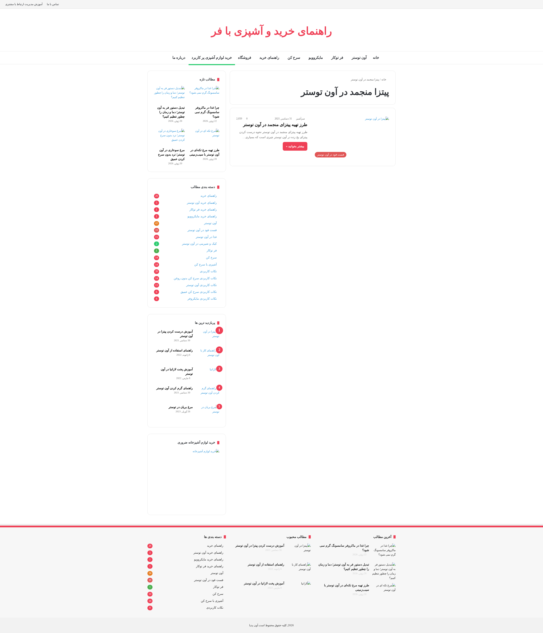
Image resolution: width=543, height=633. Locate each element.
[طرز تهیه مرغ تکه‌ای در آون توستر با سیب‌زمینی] (204, 137)
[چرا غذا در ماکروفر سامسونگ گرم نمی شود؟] (204, 94)
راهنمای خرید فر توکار (203, 209)
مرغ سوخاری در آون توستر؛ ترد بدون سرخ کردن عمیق (171, 155)
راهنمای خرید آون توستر (202, 202)
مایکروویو (316, 58)
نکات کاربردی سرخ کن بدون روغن (195, 278)
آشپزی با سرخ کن (205, 264)
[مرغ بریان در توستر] (207, 413)
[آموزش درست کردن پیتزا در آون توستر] (207, 337)
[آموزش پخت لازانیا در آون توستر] (207, 375)
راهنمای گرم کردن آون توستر (174, 388)
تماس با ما (53, 4)
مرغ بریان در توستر (181, 407)
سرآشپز (300, 118)
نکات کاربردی (208, 271)
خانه (376, 58)
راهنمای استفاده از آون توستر (174, 350)
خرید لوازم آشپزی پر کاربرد (212, 58)
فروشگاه (244, 58)
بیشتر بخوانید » (295, 146)
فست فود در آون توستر (202, 230)
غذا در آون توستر (206, 237)
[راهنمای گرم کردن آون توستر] (207, 394)
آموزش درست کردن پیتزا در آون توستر (259, 545)
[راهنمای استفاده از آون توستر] (207, 356)
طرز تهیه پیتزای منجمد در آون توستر (275, 124)
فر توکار (337, 58)
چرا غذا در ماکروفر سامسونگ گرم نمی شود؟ (207, 112)
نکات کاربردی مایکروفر (202, 298)
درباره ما (178, 58)
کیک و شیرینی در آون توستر (199, 243)
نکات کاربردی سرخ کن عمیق (199, 291)
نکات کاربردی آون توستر (201, 285)
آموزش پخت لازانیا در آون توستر (264, 583)
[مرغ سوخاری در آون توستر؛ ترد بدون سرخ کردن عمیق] (169, 137)
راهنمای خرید (269, 58)
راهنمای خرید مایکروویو (202, 216)
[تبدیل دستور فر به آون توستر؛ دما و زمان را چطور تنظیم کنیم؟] (169, 94)
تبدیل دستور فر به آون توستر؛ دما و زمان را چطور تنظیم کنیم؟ (171, 112)
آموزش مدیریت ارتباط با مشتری (24, 4)
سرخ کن (294, 58)
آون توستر (359, 58)
